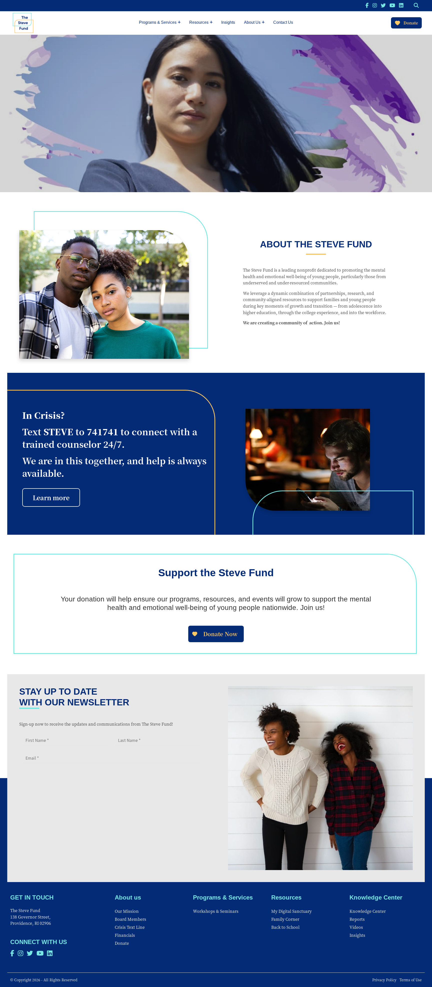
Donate (411, 23)
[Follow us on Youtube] (392, 5)
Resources (198, 22)
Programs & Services (157, 22)
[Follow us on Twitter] (383, 5)
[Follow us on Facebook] (367, 5)
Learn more (51, 497)
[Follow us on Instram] (374, 5)
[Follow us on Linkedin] (401, 5)
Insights (228, 22)
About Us (252, 22)
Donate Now (220, 634)
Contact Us (283, 22)
